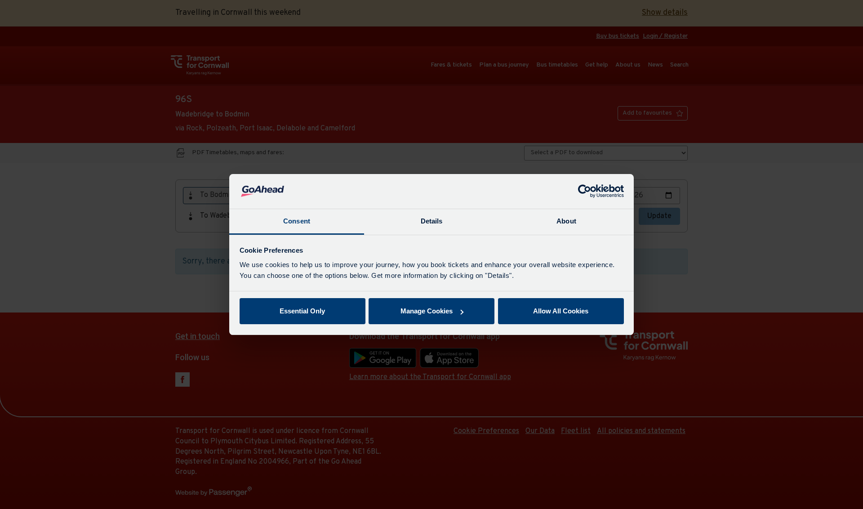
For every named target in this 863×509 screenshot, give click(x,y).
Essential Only (302, 311)
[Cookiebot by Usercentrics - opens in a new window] (584, 191)
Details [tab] (432, 221)
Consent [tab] (296, 221)
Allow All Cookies (560, 311)
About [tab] (566, 221)
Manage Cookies (426, 311)
